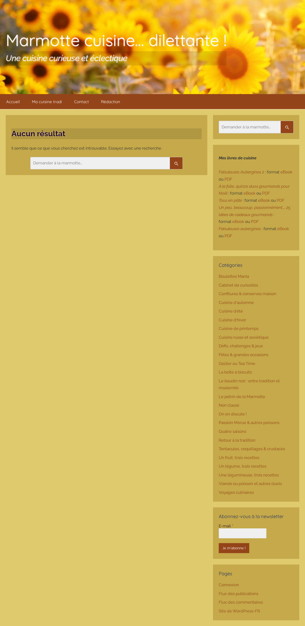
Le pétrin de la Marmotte (242, 396)
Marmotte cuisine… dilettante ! (116, 40)
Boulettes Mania (234, 276)
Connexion (229, 584)
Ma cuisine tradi (47, 101)
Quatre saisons (232, 431)
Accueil (13, 101)
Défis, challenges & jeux (241, 345)
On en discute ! (233, 414)
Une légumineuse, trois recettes (249, 475)
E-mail (226, 526)
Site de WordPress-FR (239, 611)
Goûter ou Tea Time (237, 363)
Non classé (229, 405)
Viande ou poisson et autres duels (250, 483)
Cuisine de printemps (239, 328)
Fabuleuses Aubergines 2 (241, 172)
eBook (286, 172)
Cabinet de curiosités (238, 285)
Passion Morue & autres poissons (249, 422)
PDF (228, 179)
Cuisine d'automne (236, 302)
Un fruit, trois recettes (239, 457)
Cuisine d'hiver (232, 320)
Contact (81, 101)
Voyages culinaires (236, 492)
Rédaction (110, 101)
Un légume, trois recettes (242, 466)
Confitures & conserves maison (247, 293)
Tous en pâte (230, 200)
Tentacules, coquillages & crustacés (252, 448)
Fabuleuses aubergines (240, 228)
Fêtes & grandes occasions (243, 354)
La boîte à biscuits (235, 372)
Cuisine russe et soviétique (244, 337)
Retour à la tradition (237, 440)
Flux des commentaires (241, 602)
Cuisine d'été (231, 311)
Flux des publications (238, 593)
